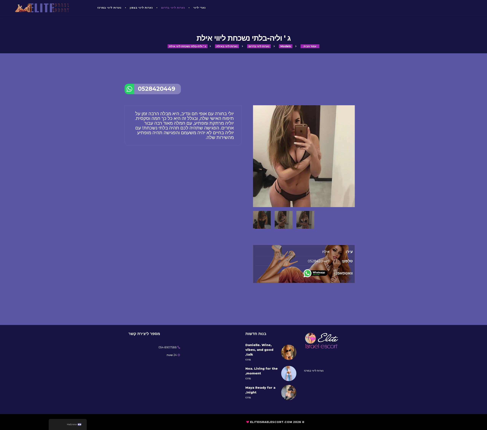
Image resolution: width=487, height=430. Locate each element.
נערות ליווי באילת (226, 46)
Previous (255, 194)
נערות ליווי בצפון (141, 7)
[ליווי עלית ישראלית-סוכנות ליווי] (51, 7)
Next (353, 194)
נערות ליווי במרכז (109, 7)
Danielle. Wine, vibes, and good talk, (259, 349)
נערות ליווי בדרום (173, 7)
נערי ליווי (199, 7)
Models (285, 46)
